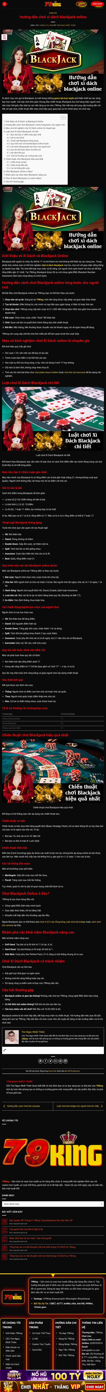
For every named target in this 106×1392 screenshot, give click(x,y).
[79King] (53, 4)
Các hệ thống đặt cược (20, 168)
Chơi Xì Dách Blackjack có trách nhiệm (23, 178)
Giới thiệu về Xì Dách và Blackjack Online (24, 121)
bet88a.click (70, 1303)
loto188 (80, 1303)
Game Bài (53, 13)
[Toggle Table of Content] (62, 117)
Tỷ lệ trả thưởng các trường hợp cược (26, 156)
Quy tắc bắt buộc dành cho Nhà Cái (25, 150)
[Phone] (5, 1050)
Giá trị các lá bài (17, 138)
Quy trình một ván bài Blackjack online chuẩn (29, 144)
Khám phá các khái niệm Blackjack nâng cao (26, 175)
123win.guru (40, 1307)
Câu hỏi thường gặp (15, 181)
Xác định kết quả (17, 153)
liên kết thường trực (72, 1071)
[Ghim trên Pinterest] (60, 1061)
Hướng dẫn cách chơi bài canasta (23, 1106)
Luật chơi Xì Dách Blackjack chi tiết (22, 131)
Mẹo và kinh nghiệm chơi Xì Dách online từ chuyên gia (30, 128)
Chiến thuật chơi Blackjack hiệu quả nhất (24, 159)
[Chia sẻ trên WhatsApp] (40, 1061)
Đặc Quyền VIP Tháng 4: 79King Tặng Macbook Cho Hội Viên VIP (41, 1220)
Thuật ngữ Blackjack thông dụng (24, 141)
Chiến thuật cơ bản (18, 162)
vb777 (60, 1303)
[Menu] (4, 4)
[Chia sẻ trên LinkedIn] (65, 1061)
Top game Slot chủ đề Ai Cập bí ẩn (26, 1229)
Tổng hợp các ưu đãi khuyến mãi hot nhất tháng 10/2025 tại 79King (42, 1256)
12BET (52, 1303)
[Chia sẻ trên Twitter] (50, 1061)
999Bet (89, 1303)
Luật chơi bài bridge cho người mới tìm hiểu (78, 1106)
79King (25, 1039)
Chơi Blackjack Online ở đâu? (19, 171)
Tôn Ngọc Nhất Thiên (66, 25)
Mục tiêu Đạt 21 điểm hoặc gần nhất (25, 135)
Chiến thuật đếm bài (19, 165)
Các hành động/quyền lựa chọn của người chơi (30, 147)
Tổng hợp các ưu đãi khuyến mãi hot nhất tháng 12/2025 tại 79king (42, 1247)
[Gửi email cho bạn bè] (55, 1061)
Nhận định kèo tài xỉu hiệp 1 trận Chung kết (30, 1238)
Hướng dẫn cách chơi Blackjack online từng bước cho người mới (35, 125)
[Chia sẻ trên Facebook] (45, 1061)
